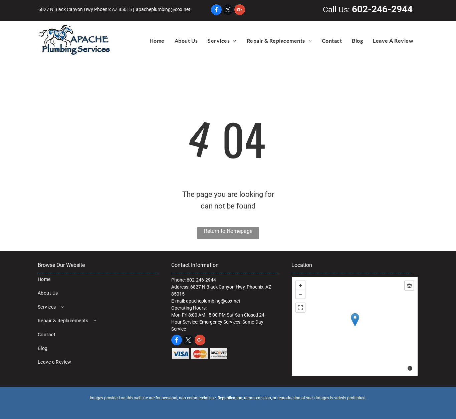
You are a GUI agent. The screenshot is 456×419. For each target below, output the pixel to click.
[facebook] (216, 10)
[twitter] (228, 10)
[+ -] (355, 326)
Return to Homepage (228, 231)
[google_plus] (239, 10)
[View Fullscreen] (300, 307)
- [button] (300, 294)
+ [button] (300, 285)
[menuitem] (157, 41)
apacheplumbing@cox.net (163, 9)
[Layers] (409, 285)
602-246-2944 (382, 9)
